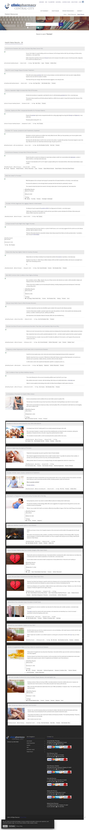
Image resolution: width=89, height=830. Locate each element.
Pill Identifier (51, 2)
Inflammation (39, 670)
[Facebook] (83, 2)
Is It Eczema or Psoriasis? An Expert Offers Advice (20, 394)
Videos (41, 27)
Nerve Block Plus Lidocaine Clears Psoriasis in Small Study (24, 602)
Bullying (58, 298)
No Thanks (12, 826)
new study (70, 380)
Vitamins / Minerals (69, 465)
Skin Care (52, 145)
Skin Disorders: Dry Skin (44, 145)
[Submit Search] (61, 24)
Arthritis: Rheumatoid (29, 168)
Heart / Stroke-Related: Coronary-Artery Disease (37, 592)
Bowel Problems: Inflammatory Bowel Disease (64, 168)
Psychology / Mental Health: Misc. (34, 298)
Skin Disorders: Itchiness (47, 465)
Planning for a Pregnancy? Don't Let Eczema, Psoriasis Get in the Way (26, 496)
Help (46, 2)
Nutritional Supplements (59, 465)
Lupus (43, 63)
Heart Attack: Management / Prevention (40, 595)
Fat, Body (33, 198)
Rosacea (52, 700)
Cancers (46, 58)
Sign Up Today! (74, 2)
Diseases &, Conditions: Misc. (61, 670)
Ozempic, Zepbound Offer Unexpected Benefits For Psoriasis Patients (25, 110)
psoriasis (39, 75)
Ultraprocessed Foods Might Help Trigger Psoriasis (20, 223)
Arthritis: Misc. (53, 63)
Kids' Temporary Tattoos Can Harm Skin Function (22, 705)
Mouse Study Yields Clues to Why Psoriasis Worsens (21, 303)
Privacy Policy (30, 751)
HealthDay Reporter (30, 189)
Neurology (58, 618)
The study (29, 611)
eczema (60, 257)
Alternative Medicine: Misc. (33, 700)
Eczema (49, 268)
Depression (12, 168)
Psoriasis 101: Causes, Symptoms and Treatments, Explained (22, 130)
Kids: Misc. (52, 722)
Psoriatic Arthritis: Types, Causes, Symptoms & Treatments (23, 473)
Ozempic (71, 115)
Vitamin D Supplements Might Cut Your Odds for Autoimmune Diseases (28, 647)
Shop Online (55, 11)
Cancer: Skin (58, 441)
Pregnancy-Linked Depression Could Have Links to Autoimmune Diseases (27, 349)
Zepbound (77, 115)
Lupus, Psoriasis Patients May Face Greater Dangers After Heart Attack (27, 550)
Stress (39, 103)
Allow (5, 826)
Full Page (30, 63)
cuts (71, 634)
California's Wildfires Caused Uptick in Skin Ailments (21, 525)
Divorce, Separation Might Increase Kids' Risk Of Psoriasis (21, 90)
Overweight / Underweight (47, 198)
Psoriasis (47, 63)
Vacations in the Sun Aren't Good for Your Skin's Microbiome (24, 423)
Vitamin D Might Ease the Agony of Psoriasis (19, 448)
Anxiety (7, 168)
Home (65, 14)
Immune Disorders (43, 268)
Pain (63, 488)
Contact (79, 11)
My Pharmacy (44, 11)
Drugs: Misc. (37, 83)
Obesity (28, 198)
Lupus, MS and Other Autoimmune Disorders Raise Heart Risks (26, 576)
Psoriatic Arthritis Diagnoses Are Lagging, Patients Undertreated (24, 203)
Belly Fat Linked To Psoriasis (13, 175)
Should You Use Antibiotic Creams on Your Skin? (21, 625)
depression (73, 157)
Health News (32, 27)
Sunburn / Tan (30, 441)
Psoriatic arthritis (30, 485)
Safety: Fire (51, 543)
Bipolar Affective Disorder (49, 168)
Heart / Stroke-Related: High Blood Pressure (57, 592)
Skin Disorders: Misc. (46, 83)
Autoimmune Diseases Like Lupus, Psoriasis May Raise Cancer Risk (24, 48)
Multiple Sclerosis (19, 168)
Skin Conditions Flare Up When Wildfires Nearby (20, 372)
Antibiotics (77, 640)
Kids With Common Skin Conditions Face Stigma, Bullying (22, 275)
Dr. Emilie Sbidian (35, 234)
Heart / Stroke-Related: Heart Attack (39, 572)
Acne (68, 298)
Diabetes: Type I (71, 342)
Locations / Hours (66, 2)
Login (80, 2)
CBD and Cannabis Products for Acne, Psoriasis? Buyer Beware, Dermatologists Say (31, 677)
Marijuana (58, 700)
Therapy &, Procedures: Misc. (49, 618)
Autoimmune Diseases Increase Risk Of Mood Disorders (21, 152)
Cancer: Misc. (37, 63)
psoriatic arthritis (44, 208)
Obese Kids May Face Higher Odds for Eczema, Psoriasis (22, 252)
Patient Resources (68, 11)
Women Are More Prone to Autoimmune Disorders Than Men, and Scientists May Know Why (32, 326)
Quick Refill (58, 2)
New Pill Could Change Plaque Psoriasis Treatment (19, 70)
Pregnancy (41, 365)
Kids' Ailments (46, 722)
